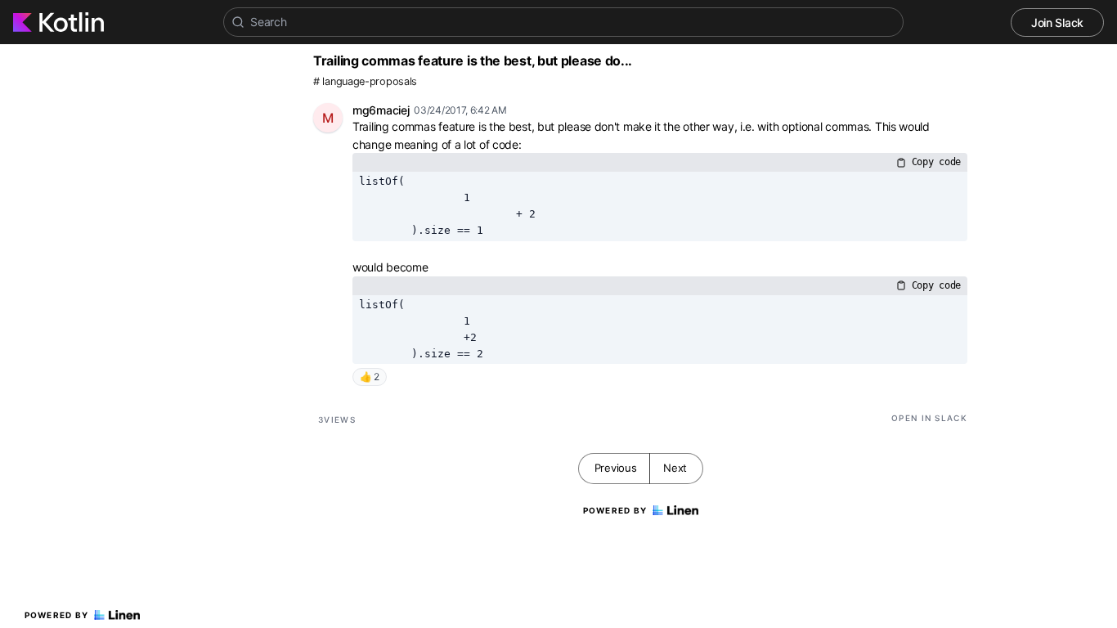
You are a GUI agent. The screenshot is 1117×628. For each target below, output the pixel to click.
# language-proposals (365, 81)
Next (675, 467)
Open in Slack (929, 418)
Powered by (57, 615)
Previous (615, 467)
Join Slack (1057, 22)
